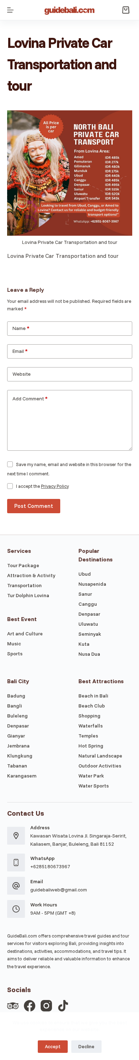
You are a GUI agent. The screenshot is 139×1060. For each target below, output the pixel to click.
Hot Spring (90, 745)
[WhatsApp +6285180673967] (16, 862)
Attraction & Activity (31, 575)
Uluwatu (88, 624)
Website (21, 374)
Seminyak (89, 634)
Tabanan (17, 765)
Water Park (91, 775)
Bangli (14, 705)
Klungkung (19, 755)
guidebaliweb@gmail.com (58, 889)
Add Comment (30, 398)
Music (14, 643)
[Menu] (10, 10)
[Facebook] (29, 1005)
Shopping (89, 715)
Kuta (83, 644)
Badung (16, 695)
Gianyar (16, 735)
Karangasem (21, 775)
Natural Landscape (100, 755)
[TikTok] (63, 1005)
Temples (88, 735)
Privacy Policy (55, 486)
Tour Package (23, 565)
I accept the (42, 486)
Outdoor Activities (99, 765)
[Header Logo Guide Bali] (69, 10)
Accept (53, 1046)
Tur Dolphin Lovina (28, 595)
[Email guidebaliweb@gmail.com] (16, 886)
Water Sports (93, 785)
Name (21, 328)
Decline (86, 1046)
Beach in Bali (93, 695)
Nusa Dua (89, 654)
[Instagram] (46, 1005)
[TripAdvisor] (13, 1005)
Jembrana (18, 745)
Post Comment (33, 505)
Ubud (84, 574)
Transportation (24, 585)
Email (20, 351)
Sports (14, 653)
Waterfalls (90, 725)
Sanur (85, 594)
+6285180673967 (50, 866)
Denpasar (89, 614)
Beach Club (91, 705)
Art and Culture (25, 633)
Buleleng (17, 715)
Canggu (87, 604)
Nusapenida (92, 584)
